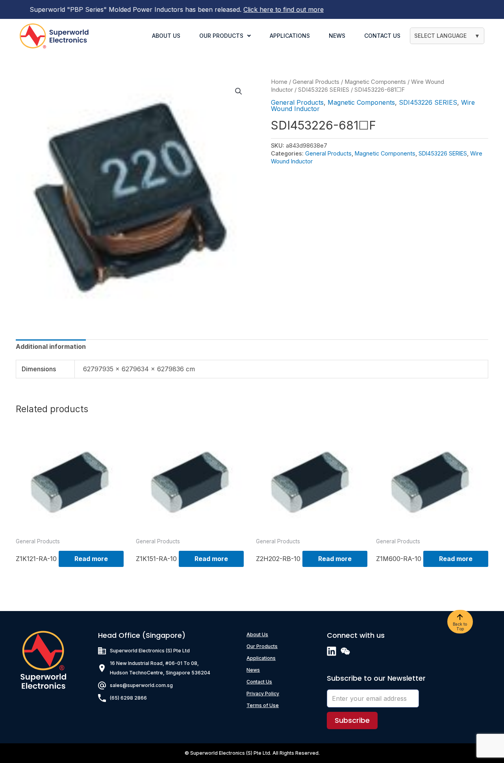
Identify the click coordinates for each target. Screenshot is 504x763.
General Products (316, 81)
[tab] (51, 346)
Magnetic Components (375, 81)
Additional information (51, 346)
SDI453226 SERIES (323, 89)
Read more (91, 559)
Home (279, 81)
